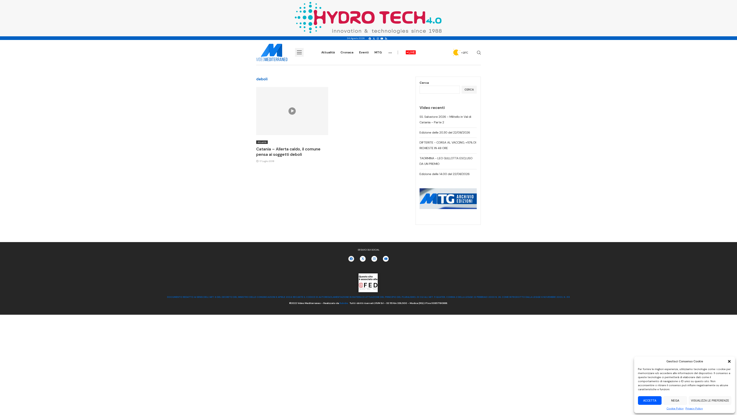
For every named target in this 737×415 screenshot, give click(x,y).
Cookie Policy (675, 408)
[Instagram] (378, 38)
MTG (378, 52)
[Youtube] (381, 38)
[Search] (479, 53)
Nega (675, 401)
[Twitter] (374, 38)
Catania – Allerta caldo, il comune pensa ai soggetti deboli (288, 151)
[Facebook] (369, 38)
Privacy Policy (694, 408)
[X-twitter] (363, 259)
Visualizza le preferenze (710, 401)
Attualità (328, 52)
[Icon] (292, 111)
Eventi (364, 52)
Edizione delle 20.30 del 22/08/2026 (445, 132)
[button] (729, 361)
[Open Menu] (299, 52)
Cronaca (346, 52)
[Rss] (386, 38)
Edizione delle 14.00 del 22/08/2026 (445, 174)
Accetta (649, 401)
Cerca (424, 83)
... (390, 50)
